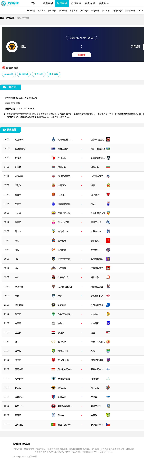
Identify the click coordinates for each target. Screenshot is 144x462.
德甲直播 (73, 10)
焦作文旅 (62, 241)
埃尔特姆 (95, 195)
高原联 (94, 415)
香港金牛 (95, 250)
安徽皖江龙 (63, 277)
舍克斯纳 (62, 305)
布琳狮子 (62, 195)
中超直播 (106, 10)
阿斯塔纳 (95, 378)
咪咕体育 (23, 74)
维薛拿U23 (96, 231)
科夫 (93, 204)
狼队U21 (62, 388)
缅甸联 (18, 185)
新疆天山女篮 (97, 286)
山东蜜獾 (62, 268)
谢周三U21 (96, 406)
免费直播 (38, 74)
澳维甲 (18, 195)
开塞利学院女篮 (98, 213)
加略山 (61, 323)
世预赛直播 (117, 10)
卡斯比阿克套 (64, 378)
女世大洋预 (20, 149)
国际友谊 (19, 369)
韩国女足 (62, 167)
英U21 (18, 388)
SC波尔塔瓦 (63, 222)
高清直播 (8, 74)
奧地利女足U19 (65, 369)
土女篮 (18, 213)
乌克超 (18, 222)
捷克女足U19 (97, 424)
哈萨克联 (19, 378)
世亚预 (18, 332)
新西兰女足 (63, 149)
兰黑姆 (94, 397)
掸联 (93, 185)
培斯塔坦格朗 (97, 360)
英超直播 (48, 3)
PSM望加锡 (63, 360)
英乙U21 (19, 406)
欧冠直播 (95, 10)
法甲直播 (84, 10)
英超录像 (90, 3)
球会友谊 (19, 305)
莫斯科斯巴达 (97, 296)
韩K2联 (18, 158)
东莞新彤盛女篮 (65, 286)
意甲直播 (63, 10)
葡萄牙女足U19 (65, 424)
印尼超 (18, 351)
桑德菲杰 (62, 397)
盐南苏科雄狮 (97, 259)
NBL (17, 241)
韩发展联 (19, 139)
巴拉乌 (61, 415)
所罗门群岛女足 (98, 149)
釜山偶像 (62, 158)
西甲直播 (52, 10)
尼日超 (18, 415)
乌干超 (18, 314)
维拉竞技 (95, 323)
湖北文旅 (95, 277)
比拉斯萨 (62, 342)
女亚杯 (18, 167)
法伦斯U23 (63, 231)
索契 (60, 296)
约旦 (93, 332)
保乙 (17, 342)
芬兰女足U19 (97, 369)
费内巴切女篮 (64, 213)
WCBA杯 (19, 176)
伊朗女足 (95, 167)
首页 (33, 3)
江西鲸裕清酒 (97, 268)
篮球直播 (76, 3)
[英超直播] (10, 6)
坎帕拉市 (95, 314)
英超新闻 (104, 3)
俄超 (17, 296)
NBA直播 (31, 10)
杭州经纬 (62, 250)
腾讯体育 (53, 74)
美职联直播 (130, 10)
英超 (18, 103)
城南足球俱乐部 (98, 158)
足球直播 (62, 3)
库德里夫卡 (96, 222)
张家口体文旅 (64, 259)
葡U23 (18, 231)
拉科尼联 (62, 185)
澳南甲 (18, 204)
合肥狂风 (95, 241)
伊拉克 (61, 332)
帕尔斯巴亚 (63, 351)
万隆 (93, 351)
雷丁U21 (95, 388)
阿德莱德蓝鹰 (64, 204)
